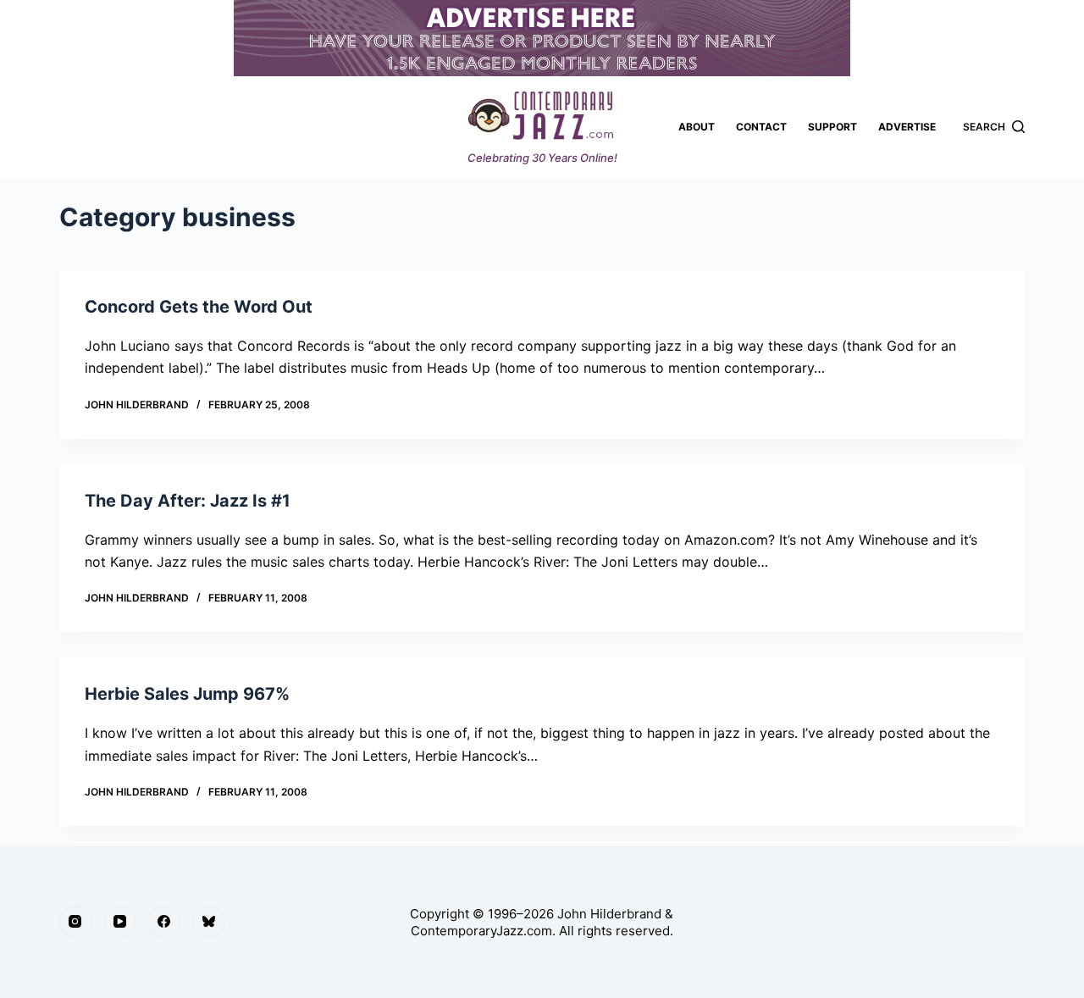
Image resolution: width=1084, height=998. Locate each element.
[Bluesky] (209, 922)
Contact (761, 126)
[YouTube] (120, 922)
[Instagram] (75, 922)
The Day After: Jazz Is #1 (187, 501)
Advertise (907, 126)
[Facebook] (164, 922)
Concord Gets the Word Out (198, 307)
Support (832, 126)
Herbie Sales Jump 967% (187, 694)
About (696, 126)
